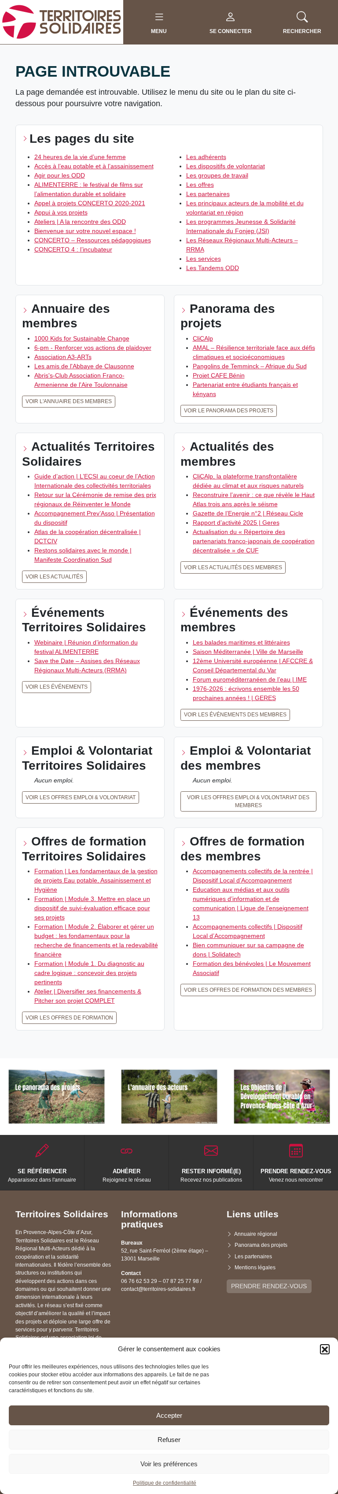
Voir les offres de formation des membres (248, 990)
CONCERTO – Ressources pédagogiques (92, 240)
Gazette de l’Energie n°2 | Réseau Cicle (248, 513)
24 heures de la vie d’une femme (80, 156)
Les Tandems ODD (212, 267)
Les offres (200, 184)
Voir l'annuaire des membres (69, 401)
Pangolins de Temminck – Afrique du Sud (250, 366)
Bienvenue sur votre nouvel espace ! (85, 230)
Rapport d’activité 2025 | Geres (236, 522)
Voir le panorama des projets (228, 411)
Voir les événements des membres (235, 715)
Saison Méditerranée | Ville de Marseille (248, 651)
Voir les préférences (169, 1464)
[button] (324, 1349)
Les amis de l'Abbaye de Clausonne (84, 366)
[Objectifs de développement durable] (282, 1097)
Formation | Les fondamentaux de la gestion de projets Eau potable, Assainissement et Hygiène (96, 880)
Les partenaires (208, 193)
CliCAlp (203, 338)
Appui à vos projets (61, 212)
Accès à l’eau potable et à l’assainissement (94, 166)
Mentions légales (255, 1267)
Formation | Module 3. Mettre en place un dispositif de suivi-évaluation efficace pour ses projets (92, 908)
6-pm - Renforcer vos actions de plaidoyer (92, 347)
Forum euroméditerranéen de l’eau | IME (250, 679)
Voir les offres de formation (69, 1018)
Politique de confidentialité (164, 1483)
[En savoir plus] (56, 1097)
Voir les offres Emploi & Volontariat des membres (248, 801)
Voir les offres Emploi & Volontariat (81, 797)
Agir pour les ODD (59, 175)
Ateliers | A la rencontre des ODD (80, 221)
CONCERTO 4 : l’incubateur (73, 249)
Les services (203, 258)
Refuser (169, 1439)
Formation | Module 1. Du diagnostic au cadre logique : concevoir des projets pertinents (89, 973)
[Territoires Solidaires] (61, 21)
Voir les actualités (54, 577)
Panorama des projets (261, 1245)
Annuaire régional (255, 1234)
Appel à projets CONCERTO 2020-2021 (89, 203)
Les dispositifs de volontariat (225, 166)
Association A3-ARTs (63, 356)
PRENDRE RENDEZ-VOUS (269, 1286)
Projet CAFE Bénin (219, 375)
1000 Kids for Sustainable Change (81, 338)
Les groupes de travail (217, 175)
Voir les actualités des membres (233, 567)
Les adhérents (206, 156)
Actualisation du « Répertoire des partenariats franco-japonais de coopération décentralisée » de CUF (254, 541)
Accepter (169, 1415)
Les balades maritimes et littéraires (241, 642)
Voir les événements (57, 687)
